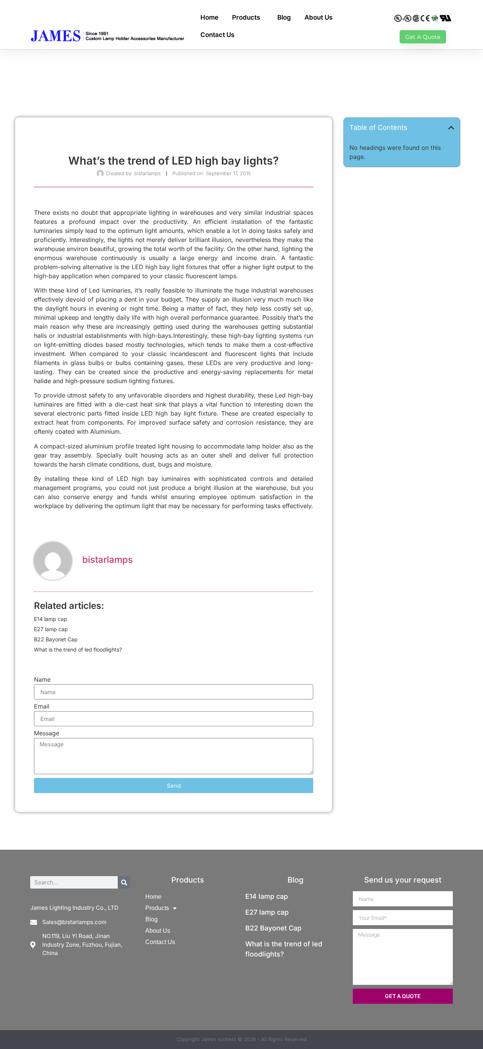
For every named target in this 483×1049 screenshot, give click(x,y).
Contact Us (217, 35)
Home (209, 17)
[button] (451, 127)
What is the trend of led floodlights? (78, 649)
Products (246, 17)
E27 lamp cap (51, 629)
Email (41, 706)
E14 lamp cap (50, 619)
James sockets (218, 1039)
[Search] (124, 882)
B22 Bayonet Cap (56, 639)
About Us (318, 17)
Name (42, 679)
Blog (284, 17)
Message (46, 733)
